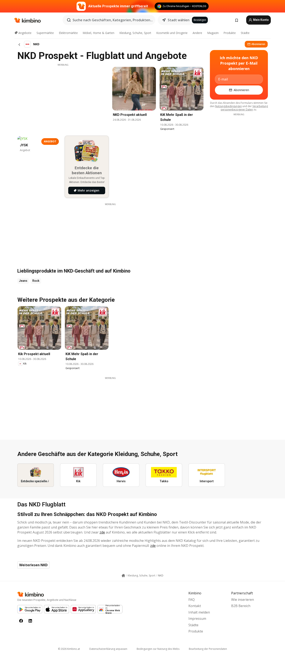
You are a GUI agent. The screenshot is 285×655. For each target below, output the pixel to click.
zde (102, 532)
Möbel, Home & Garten (98, 33)
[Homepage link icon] (123, 575)
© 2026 (69, 649)
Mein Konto (260, 19)
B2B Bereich (240, 606)
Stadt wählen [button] (178, 20)
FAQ (191, 599)
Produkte (229, 33)
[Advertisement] (63, 95)
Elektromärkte (68, 33)
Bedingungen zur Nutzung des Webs (158, 649)
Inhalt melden (199, 612)
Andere (197, 33)
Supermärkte (45, 33)
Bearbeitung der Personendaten (208, 649)
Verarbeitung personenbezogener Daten (244, 107)
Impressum (197, 618)
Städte (245, 33)
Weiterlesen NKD (33, 565)
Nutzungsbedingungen (228, 106)
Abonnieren (258, 44)
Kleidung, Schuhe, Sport (135, 33)
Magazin (213, 33)
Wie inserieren (242, 599)
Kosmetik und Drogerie (172, 33)
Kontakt (194, 606)
